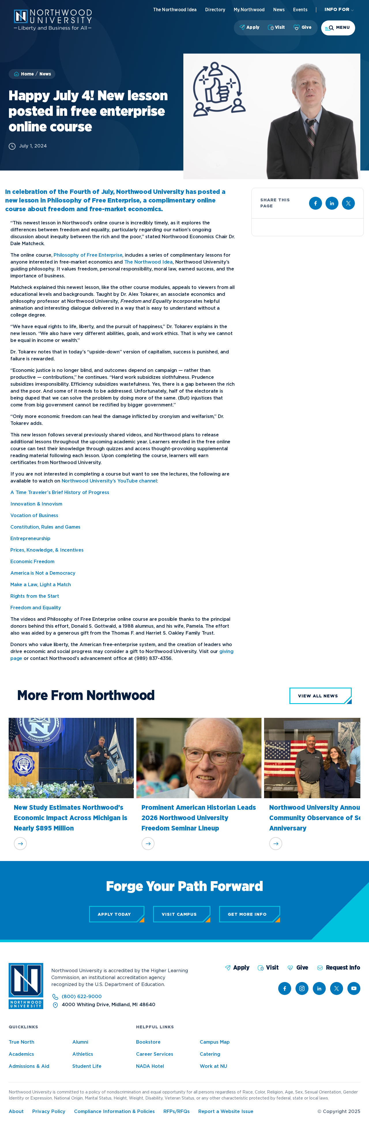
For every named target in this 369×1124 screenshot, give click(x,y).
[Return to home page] (26, 1008)
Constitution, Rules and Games (45, 527)
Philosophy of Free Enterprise (88, 255)
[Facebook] (284, 988)
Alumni (80, 1042)
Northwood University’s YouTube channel (109, 481)
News (279, 9)
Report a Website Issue (225, 1112)
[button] (338, 27)
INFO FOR (337, 9)
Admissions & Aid (29, 1066)
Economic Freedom (32, 562)
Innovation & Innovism (36, 504)
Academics (21, 1054)
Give (306, 27)
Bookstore (148, 1042)
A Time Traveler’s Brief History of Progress (59, 493)
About (16, 1112)
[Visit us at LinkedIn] (331, 203)
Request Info (343, 968)
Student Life (86, 1066)
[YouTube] (353, 988)
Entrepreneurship (30, 539)
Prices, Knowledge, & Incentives (47, 550)
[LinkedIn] (319, 988)
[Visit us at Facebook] (315, 203)
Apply (252, 27)
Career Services (154, 1054)
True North (21, 1042)
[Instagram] (301, 988)
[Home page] (53, 29)
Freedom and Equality (35, 608)
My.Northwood (249, 9)
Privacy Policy (48, 1112)
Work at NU (213, 1066)
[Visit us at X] (348, 203)
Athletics (82, 1054)
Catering (210, 1054)
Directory (215, 9)
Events (300, 9)
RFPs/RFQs (176, 1112)
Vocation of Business (34, 516)
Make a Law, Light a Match (40, 585)
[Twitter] (336, 988)
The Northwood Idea (175, 9)
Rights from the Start (34, 596)
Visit (280, 27)
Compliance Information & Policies (114, 1112)
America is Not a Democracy (43, 573)
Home (27, 74)
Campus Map (215, 1042)
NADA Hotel (150, 1066)
